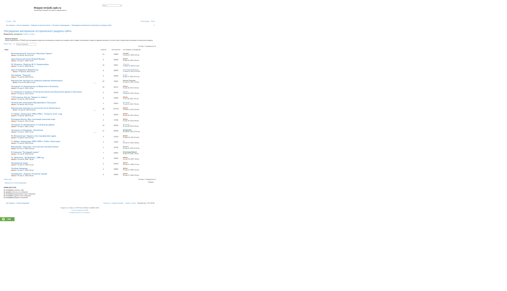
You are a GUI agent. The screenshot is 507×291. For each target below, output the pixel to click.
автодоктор (18, 34)
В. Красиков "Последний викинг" (25, 152)
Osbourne (126, 64)
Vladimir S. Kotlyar (29, 34)
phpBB (75, 207)
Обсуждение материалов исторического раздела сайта (37, 31)
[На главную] (19, 11)
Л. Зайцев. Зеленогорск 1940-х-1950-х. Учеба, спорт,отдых (35, 141)
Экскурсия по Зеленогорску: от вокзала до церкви (32, 125)
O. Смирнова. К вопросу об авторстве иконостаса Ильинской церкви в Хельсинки (46, 92)
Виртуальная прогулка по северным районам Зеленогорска (36, 81)
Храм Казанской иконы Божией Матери (28, 59)
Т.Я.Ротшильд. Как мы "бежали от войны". (29, 97)
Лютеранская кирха (19, 163)
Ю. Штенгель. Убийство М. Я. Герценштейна (30, 64)
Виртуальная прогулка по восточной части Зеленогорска (35, 108)
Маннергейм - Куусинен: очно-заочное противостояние (34, 147)
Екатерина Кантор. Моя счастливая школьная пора (33, 119)
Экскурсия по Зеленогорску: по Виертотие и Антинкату (34, 86)
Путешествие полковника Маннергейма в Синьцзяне (33, 103)
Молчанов (126, 102)
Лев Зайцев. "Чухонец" (21, 75)
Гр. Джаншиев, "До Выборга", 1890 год (27, 158)
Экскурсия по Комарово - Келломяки (27, 130)
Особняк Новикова (19, 168)
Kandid (125, 75)
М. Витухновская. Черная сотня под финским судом (33, 136)
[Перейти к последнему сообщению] (129, 53)
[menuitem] (14, 21)
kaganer (125, 91)
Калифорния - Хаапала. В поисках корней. (29, 174)
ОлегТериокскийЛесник (131, 69)
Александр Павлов (130, 152)
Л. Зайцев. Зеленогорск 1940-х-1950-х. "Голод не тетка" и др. (36, 114)
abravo (13, 55)
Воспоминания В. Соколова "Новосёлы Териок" (31, 54)
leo (124, 141)
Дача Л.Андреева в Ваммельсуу (24, 70)
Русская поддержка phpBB (79, 210)
